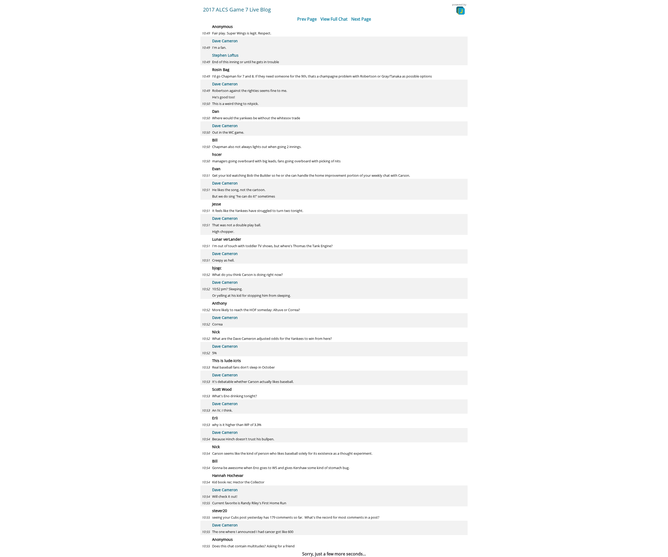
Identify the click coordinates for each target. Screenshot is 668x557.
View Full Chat (334, 19)
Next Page (361, 19)
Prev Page (307, 19)
